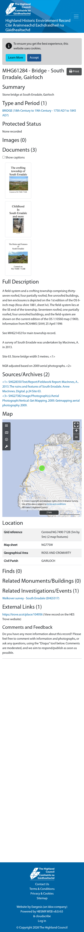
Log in (42, 921)
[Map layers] (6, 426)
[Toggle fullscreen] (76, 425)
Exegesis (36, 907)
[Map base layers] (6, 433)
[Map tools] (6, 446)
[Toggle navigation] (76, 16)
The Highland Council (53, 927)
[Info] (6, 439)
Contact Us (42, 884)
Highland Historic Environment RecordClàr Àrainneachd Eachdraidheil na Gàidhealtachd (38, 25)
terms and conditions (56, 504)
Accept (34, 57)
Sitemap (42, 898)
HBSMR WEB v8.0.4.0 (50, 911)
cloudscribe (43, 916)
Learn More (15, 57)
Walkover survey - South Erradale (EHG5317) (30, 598)
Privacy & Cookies (42, 893)
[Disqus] (42, 710)
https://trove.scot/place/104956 (22, 614)
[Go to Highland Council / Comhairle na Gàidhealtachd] (17, 8)
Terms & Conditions (42, 889)
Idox (51, 907)
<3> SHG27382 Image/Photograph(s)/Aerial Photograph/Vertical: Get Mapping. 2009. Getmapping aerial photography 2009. (41, 401)
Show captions (15, 157)
